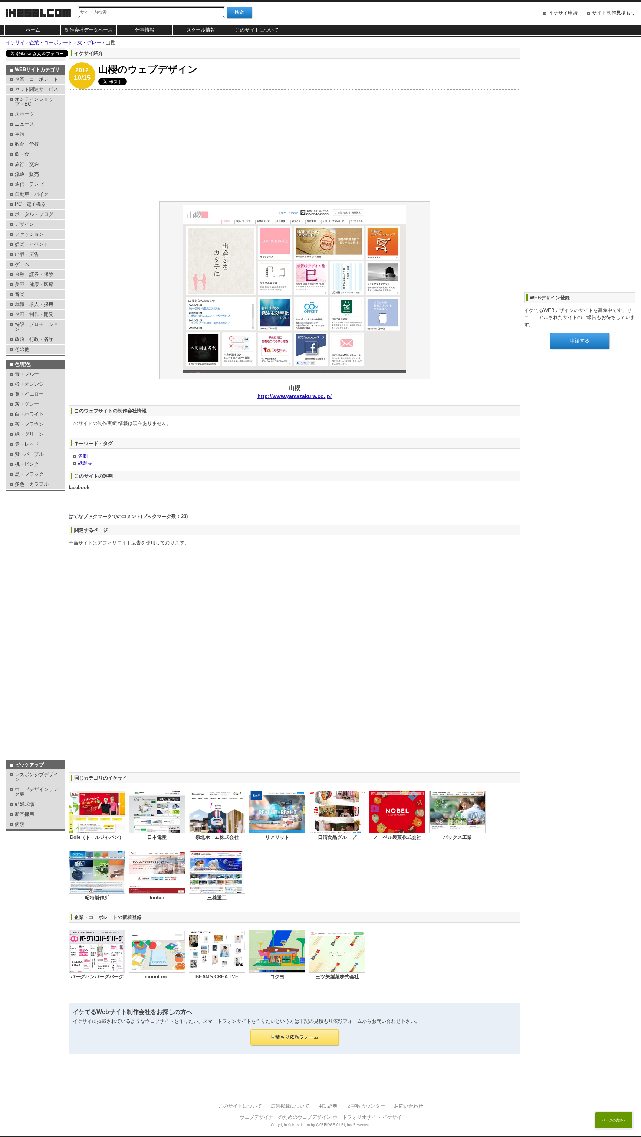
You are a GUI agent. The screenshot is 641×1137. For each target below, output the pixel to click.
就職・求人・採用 (34, 304)
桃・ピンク (27, 464)
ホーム (33, 30)
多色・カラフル (32, 484)
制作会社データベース (89, 30)
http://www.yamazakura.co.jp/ (294, 396)
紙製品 (85, 463)
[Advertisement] (291, 146)
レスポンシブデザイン (36, 777)
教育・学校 (27, 144)
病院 (19, 824)
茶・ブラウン (29, 424)
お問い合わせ (408, 1106)
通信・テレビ (29, 184)
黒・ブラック (29, 474)
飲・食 (22, 154)
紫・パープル (29, 454)
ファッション (29, 234)
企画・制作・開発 (34, 314)
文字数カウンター (365, 1106)
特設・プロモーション (36, 327)
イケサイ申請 (563, 13)
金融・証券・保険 (34, 274)
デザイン (24, 224)
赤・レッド (27, 444)
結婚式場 (24, 804)
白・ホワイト (29, 414)
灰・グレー (27, 404)
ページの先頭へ (614, 1120)
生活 (19, 134)
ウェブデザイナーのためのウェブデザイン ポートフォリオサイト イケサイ (321, 1117)
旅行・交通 (27, 164)
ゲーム (22, 264)
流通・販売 (27, 174)
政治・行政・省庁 (34, 339)
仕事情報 (144, 30)
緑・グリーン (29, 434)
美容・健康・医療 (34, 284)
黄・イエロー (29, 394)
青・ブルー (27, 374)
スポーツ (24, 114)
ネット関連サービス (36, 89)
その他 (22, 349)
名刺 (83, 456)
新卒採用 (24, 814)
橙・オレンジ (29, 384)
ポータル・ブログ (34, 214)
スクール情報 (200, 30)
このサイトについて (257, 30)
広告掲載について (290, 1106)
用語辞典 (328, 1106)
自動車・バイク (32, 194)
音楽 (19, 294)
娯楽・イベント (32, 244)
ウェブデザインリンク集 (36, 792)
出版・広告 (27, 254)
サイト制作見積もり (613, 13)
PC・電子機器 (30, 204)
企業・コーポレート (36, 79)
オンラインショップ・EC (34, 101)
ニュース (24, 124)
